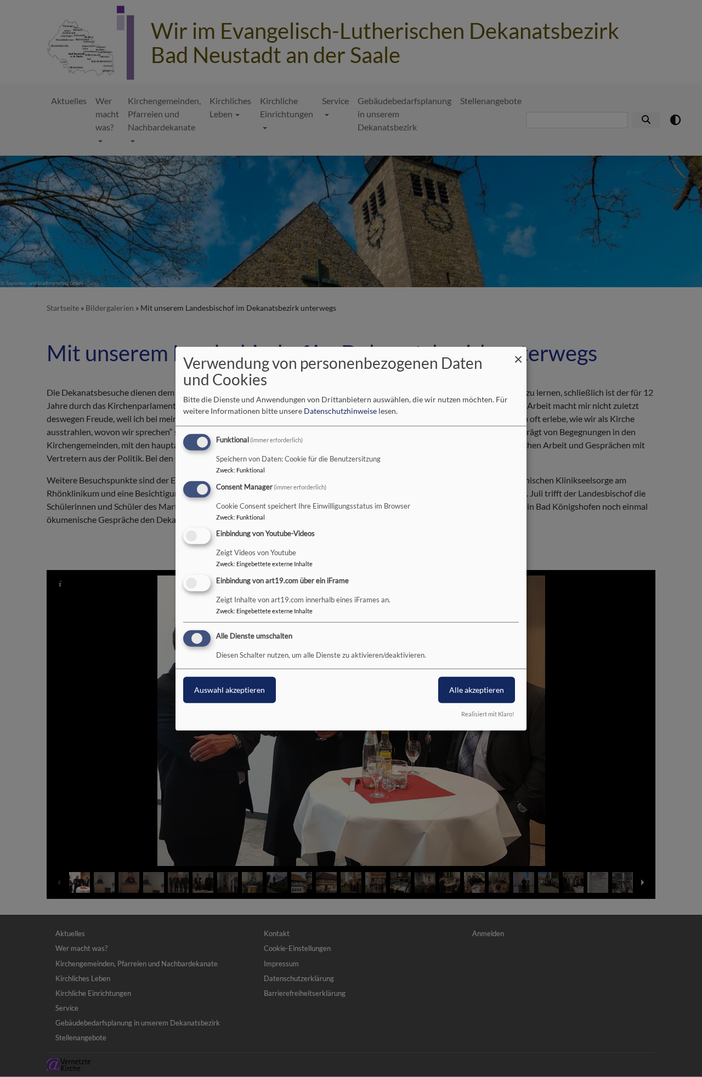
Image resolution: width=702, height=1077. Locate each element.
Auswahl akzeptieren (229, 689)
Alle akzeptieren (476, 689)
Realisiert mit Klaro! (487, 713)
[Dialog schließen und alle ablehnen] (518, 353)
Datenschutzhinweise (340, 410)
